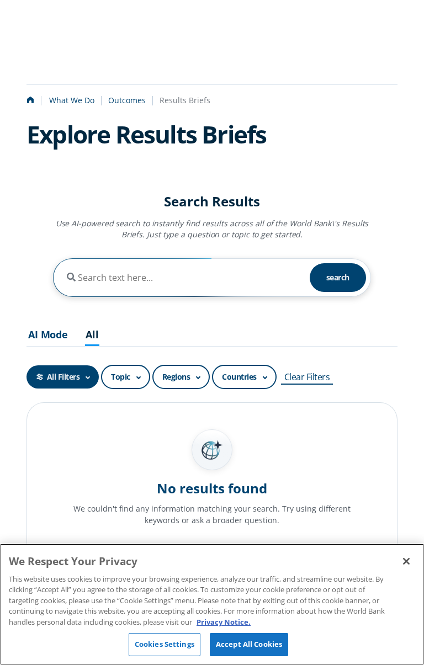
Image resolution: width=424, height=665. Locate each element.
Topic (120, 376)
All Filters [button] (63, 376)
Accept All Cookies (249, 644)
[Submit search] (71, 277)
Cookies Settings (164, 644)
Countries (239, 376)
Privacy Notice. (224, 622)
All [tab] (92, 335)
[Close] (406, 561)
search (337, 277)
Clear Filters (307, 377)
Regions (176, 376)
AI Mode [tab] (48, 335)
